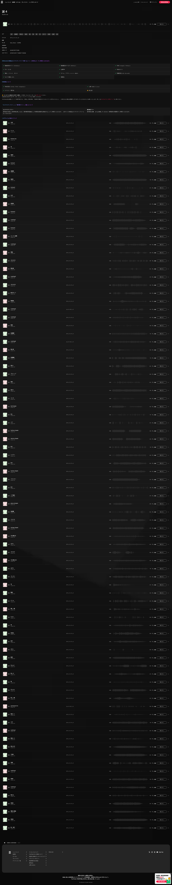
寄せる (21, 34)
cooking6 (13, 341)
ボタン (12, 649)
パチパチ (13, 519)
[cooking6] (5, 342)
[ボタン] (5, 650)
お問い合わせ (39, 95)
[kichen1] (5, 164)
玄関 (12, 762)
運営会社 (31, 862)
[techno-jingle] (5, 471)
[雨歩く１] (5, 715)
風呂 (12, 381)
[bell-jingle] (5, 407)
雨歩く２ (13, 738)
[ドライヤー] (5, 480)
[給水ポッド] (5, 293)
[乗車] (5, 326)
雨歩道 (12, 268)
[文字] (5, 196)
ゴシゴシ (13, 576)
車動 (12, 252)
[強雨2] (5, 180)
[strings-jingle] (5, 528)
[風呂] (5, 382)
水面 (49, 34)
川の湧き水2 (14, 560)
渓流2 (12, 803)
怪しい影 (13, 697)
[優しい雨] (5, 609)
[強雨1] (5, 156)
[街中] (5, 642)
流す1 (12, 365)
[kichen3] (5, 212)
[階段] (5, 593)
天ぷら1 (12, 665)
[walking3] (5, 787)
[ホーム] (4, 842)
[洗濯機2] (5, 358)
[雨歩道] (5, 269)
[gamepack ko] (5, 706)
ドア (12, 422)
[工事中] (5, 755)
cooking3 (13, 276)
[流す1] (5, 366)
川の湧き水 (13, 535)
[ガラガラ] (5, 552)
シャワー (13, 454)
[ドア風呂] (5, 496)
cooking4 (13, 308)
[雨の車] (5, 350)
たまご (12, 616)
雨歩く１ (13, 714)
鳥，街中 (13, 827)
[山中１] (5, 544)
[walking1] (5, 731)
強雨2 (12, 179)
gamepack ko (14, 705)
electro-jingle (14, 438)
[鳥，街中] (5, 828)
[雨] (5, 682)
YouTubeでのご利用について (107, 99)
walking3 (13, 786)
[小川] (5, 723)
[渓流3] (5, 820)
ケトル (12, 130)
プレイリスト (25, 2)
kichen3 (13, 211)
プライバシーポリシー (34, 858)
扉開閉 (12, 171)
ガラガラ (13, 552)
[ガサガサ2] (5, 285)
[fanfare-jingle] (5, 431)
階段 (12, 592)
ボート (44, 34)
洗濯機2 (13, 357)
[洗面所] (5, 204)
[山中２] (5, 569)
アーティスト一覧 (17, 860)
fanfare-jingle (14, 430)
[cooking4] (5, 309)
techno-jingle (14, 470)
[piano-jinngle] (5, 504)
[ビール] (5, 601)
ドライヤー (13, 479)
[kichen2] (5, 188)
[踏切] (5, 658)
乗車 (12, 325)
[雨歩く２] (5, 739)
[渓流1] (5, 779)
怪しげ (12, 673)
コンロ (12, 398)
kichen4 (13, 227)
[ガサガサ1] (5, 261)
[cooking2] (5, 245)
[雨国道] (5, 301)
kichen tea (13, 138)
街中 (12, 641)
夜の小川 (13, 746)
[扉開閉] (5, 172)
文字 (12, 195)
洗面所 (12, 203)
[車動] (5, 253)
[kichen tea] (5, 139)
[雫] (5, 585)
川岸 (12, 122)
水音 (53, 34)
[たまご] (5, 617)
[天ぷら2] (5, 690)
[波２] (5, 447)
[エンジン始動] (5, 237)
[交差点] (5, 634)
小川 (12, 722)
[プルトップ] (5, 374)
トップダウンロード (33, 2)
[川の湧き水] (5, 536)
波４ (12, 487)
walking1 (13, 730)
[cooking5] (5, 318)
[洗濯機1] (5, 334)
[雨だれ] (5, 796)
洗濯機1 (12, 333)
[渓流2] (5, 804)
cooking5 (13, 317)
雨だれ (12, 795)
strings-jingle (14, 527)
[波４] (5, 488)
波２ (12, 446)
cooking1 (13, 219)
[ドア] (5, 423)
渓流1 (12, 778)
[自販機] (5, 512)
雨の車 (12, 349)
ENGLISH (51, 852)
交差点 (12, 633)
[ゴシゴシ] (5, 577)
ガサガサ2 (13, 284)
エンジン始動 (15, 236)
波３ (12, 462)
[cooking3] (5, 277)
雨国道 (12, 300)
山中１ (12, 543)
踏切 (12, 657)
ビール (12, 600)
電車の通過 (13, 811)
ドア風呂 (13, 495)
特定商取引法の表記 (33, 860)
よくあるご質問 (136, 2)
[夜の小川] (5, 747)
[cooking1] (5, 220)
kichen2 (13, 187)
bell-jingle (13, 406)
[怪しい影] (5, 698)
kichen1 (13, 163)
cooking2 (13, 244)
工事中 (12, 754)
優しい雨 (13, 608)
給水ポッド (13, 292)
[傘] (5, 625)
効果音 (13, 2)
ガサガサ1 (13, 260)
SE (11, 34)
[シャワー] (5, 455)
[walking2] (5, 771)
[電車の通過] (5, 812)
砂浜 (26, 34)
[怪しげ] (5, 674)
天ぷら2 (13, 689)
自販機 (12, 511)
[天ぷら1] (5, 666)
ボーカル (18, 2)
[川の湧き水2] (5, 561)
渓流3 (12, 819)
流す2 (12, 389)
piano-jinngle (14, 503)
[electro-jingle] (5, 439)
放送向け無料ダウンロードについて (37, 856)
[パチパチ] (5, 520)
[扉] (5, 147)
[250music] (2, 2)
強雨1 (12, 155)
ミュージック (8, 2)
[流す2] (5, 390)
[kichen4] (5, 228)
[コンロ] (5, 399)
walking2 (13, 770)
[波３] (5, 463)
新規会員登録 (164, 2)
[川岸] (5, 123)
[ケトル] (5, 131)
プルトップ (13, 373)
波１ (12, 414)
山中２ (12, 568)
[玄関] (5, 763)
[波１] (5, 415)
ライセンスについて (144, 2)
